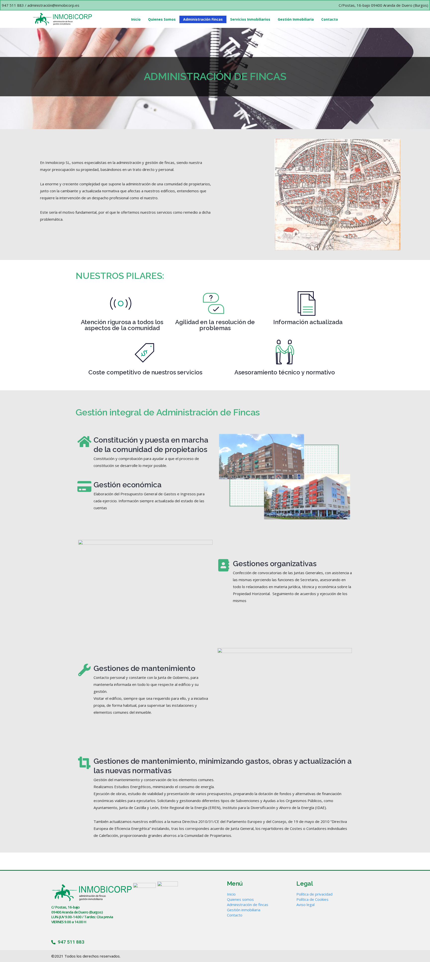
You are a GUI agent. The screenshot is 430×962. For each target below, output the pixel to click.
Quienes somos (240, 899)
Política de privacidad (314, 894)
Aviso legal (305, 904)
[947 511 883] (53, 942)
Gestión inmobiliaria (243, 909)
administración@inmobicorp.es (53, 5)
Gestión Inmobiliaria (296, 19)
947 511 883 (13, 5)
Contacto (329, 19)
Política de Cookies (312, 899)
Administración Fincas (203, 19)
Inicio (136, 19)
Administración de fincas (247, 904)
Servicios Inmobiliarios (250, 19)
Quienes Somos (162, 19)
